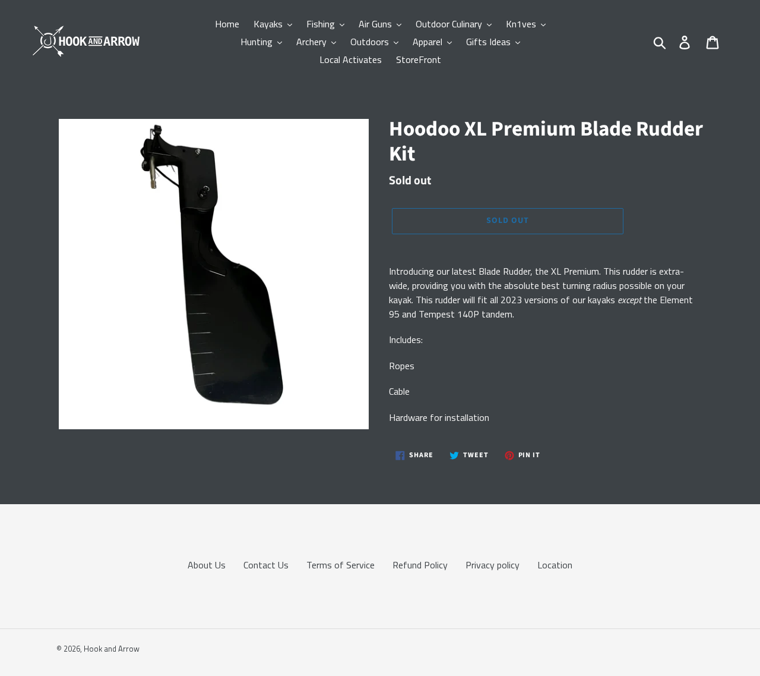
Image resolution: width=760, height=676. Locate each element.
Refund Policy (420, 565)
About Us (207, 565)
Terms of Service (340, 565)
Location (554, 565)
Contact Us (266, 565)
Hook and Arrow (112, 649)
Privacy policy (493, 565)
